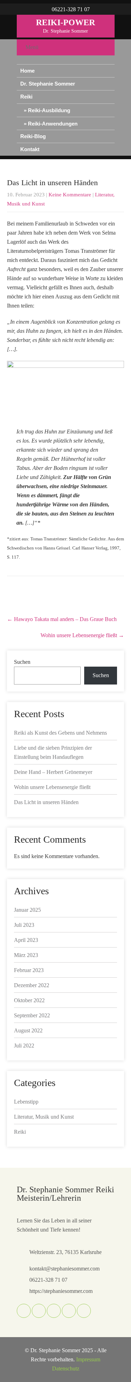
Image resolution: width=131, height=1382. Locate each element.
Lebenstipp (26, 1102)
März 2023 (26, 955)
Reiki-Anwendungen (53, 124)
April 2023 (26, 940)
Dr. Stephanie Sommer (47, 84)
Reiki (26, 97)
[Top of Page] (114, 1366)
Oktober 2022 (29, 1000)
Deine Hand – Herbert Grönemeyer (53, 772)
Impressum (88, 1359)
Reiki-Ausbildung (49, 110)
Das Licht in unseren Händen (46, 802)
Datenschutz (65, 1368)
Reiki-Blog (33, 136)
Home (27, 71)
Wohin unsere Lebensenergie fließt (82, 635)
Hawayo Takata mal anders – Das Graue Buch (62, 619)
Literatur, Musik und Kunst (44, 1117)
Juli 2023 (24, 925)
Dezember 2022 (31, 985)
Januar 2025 (27, 910)
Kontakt (29, 149)
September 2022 (32, 1015)
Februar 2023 (29, 970)
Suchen (22, 662)
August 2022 (28, 1030)
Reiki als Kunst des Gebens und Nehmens (60, 733)
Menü (32, 47)
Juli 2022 (24, 1046)
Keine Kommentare (70, 194)
